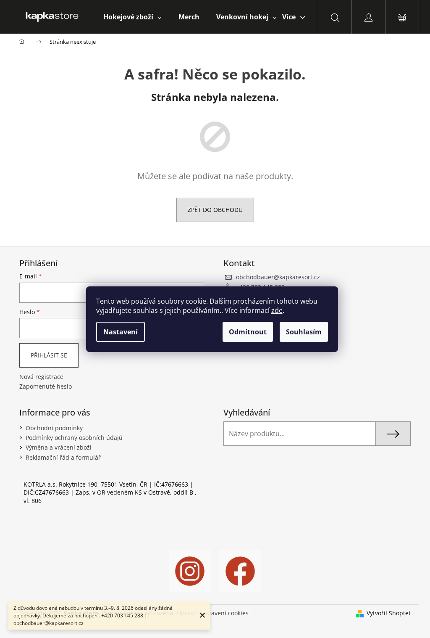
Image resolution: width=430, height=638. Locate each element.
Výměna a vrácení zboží (59, 447)
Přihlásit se (49, 355)
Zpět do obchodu (215, 210)
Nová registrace (41, 377)
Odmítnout (248, 331)
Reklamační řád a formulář (63, 457)
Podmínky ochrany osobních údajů (74, 438)
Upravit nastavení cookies (213, 613)
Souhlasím (304, 331)
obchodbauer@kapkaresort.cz (278, 277)
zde (277, 310)
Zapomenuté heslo (45, 386)
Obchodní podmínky (54, 428)
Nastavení (120, 331)
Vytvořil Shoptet (389, 613)
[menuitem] (132, 17)
